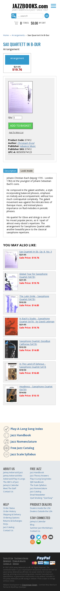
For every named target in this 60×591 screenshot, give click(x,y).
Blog (32, 524)
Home (6, 35)
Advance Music (28, 146)
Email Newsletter (37, 494)
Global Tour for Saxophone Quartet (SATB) (33, 275)
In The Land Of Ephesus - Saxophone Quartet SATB (32, 365)
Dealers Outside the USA (41, 511)
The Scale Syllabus (38, 485)
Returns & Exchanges (12, 521)
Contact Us (8, 491)
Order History (9, 511)
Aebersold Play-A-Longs (14, 478)
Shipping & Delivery (12, 514)
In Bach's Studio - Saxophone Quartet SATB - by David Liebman (36, 320)
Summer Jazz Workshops (41, 528)
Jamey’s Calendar (11, 485)
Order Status (9, 508)
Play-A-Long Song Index (26, 429)
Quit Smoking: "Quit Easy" (41, 498)
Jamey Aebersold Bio (12, 475)
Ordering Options (11, 517)
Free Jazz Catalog (22, 448)
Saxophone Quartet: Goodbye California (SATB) (34, 343)
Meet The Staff (9, 488)
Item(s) (26, 22)
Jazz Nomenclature (23, 441)
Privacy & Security (19, 561)
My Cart (42, 22)
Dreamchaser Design (29, 585)
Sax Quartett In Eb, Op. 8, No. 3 (35, 251)
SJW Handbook (37, 482)
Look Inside (27, 170)
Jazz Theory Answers (39, 475)
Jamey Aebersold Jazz (13, 472)
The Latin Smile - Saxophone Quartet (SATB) (34, 298)
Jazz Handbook (20, 435)
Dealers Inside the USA (40, 508)
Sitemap (16, 564)
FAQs (5, 524)
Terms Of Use (8, 558)
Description (10, 170)
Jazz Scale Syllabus (23, 454)
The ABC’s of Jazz (11, 482)
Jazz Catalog (35, 491)
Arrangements (18, 35)
